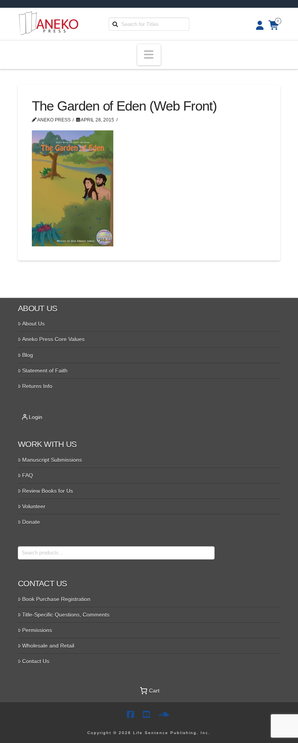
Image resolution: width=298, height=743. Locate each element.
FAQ (27, 475)
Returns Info (37, 386)
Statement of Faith (45, 370)
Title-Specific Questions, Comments (65, 614)
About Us (33, 323)
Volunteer (33, 506)
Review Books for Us (47, 491)
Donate (31, 522)
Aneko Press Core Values (53, 339)
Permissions (37, 630)
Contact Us (35, 661)
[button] (149, 55)
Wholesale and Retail (48, 646)
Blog (27, 355)
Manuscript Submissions (52, 460)
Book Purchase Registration (56, 599)
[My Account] (257, 25)
